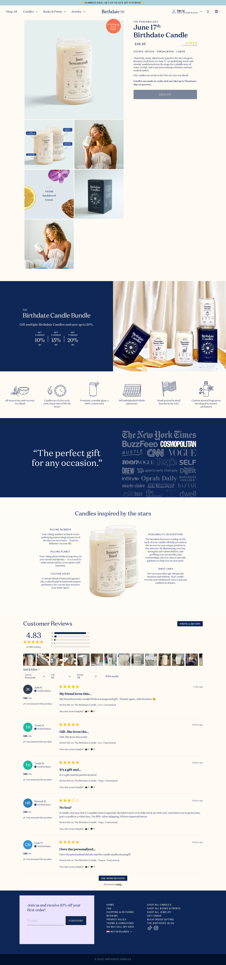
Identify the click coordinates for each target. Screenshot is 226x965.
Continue (83, 510)
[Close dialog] (167, 446)
